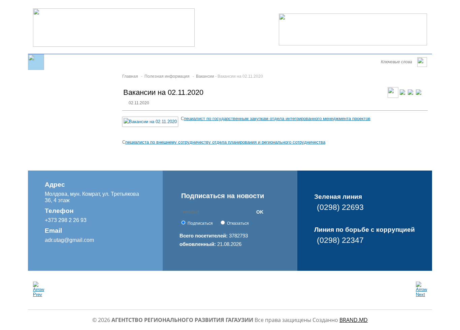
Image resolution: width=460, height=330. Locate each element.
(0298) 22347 (340, 240)
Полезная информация (167, 76)
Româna (341, 7)
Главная (130, 76)
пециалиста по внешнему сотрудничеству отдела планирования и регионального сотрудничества (225, 142)
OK (259, 212)
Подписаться (200, 223)
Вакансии (205, 76)
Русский (379, 7)
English (360, 7)
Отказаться (238, 223)
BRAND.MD (353, 320)
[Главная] (36, 68)
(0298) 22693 (340, 207)
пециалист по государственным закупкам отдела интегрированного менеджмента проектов (277, 118)
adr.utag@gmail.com (69, 240)
